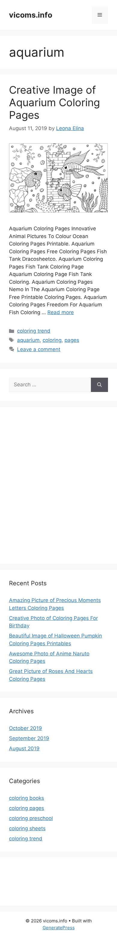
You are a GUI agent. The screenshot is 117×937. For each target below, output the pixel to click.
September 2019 (29, 738)
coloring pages (26, 808)
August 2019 (24, 748)
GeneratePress (59, 927)
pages (71, 340)
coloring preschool (31, 818)
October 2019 (25, 728)
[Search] (99, 385)
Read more (60, 312)
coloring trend (33, 331)
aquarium (28, 340)
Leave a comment (38, 349)
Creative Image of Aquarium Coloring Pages (54, 102)
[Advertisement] (58, 489)
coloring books (26, 798)
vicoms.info (30, 14)
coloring (52, 340)
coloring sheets (27, 828)
